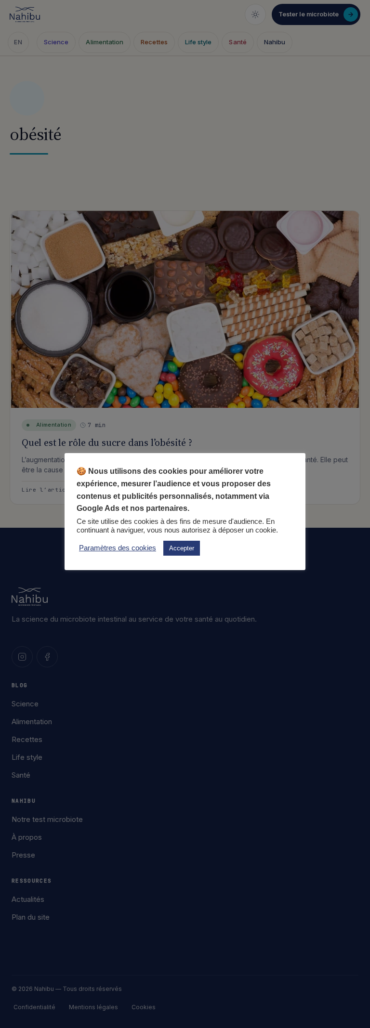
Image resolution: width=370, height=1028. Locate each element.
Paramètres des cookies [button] (117, 548)
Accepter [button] (181, 548)
